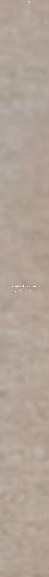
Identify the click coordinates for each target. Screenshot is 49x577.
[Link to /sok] (29, 2)
